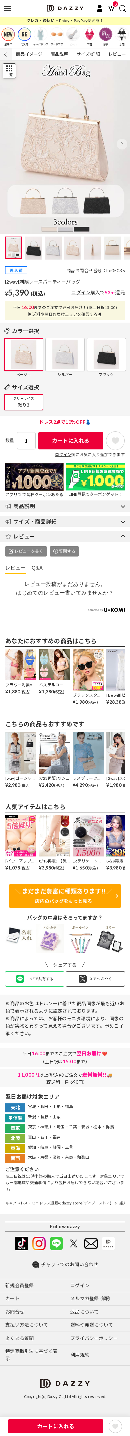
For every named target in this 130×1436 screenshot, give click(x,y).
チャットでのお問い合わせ (69, 1264)
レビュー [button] (24, 536)
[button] (122, 144)
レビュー (117, 54)
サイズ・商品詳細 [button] (35, 521)
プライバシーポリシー (94, 1338)
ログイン (80, 292)
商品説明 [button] (24, 506)
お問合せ (14, 1312)
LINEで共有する (40, 979)
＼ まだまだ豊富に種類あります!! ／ (63, 895)
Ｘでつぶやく (100, 979)
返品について (84, 1312)
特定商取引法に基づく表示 (31, 1354)
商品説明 (59, 54)
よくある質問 (19, 1338)
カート (12, 1298)
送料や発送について (91, 1325)
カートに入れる (70, 440)
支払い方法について (26, 1325)
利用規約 (79, 1355)
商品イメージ (29, 54)
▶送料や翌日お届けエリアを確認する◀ (65, 314)
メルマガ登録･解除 (90, 1298)
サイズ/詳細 (88, 54)
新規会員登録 (19, 1285)
